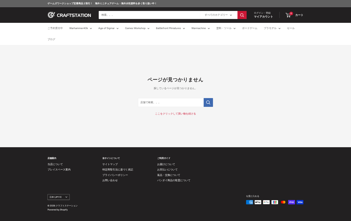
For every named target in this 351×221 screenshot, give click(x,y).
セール (291, 28)
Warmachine (198, 28)
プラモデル (270, 28)
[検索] (242, 15)
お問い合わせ (110, 180)
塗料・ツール (224, 28)
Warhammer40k (78, 28)
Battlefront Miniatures (168, 28)
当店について (55, 164)
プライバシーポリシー (115, 175)
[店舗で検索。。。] (208, 102)
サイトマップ (110, 164)
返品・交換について (168, 175)
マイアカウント (263, 16)
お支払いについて (167, 169)
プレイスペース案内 (59, 169)
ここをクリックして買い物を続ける (175, 113)
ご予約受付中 (55, 28)
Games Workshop (135, 28)
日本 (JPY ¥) (55, 197)
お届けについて (166, 164)
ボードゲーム (249, 28)
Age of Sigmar (106, 28)
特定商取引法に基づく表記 (117, 169)
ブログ (51, 39)
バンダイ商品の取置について (173, 180)
